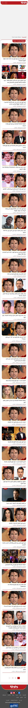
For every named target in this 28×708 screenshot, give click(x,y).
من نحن (20, 700)
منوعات (17, 697)
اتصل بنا (7, 700)
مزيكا (13, 695)
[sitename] (14, 687)
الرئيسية (24, 37)
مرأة (25, 697)
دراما (20, 695)
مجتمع (21, 697)
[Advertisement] (14, 20)
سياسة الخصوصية (14, 700)
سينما (17, 695)
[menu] (6, 3)
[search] (2, 3)
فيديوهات (4, 695)
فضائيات (9, 695)
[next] (9, 678)
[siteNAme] (24, 3)
